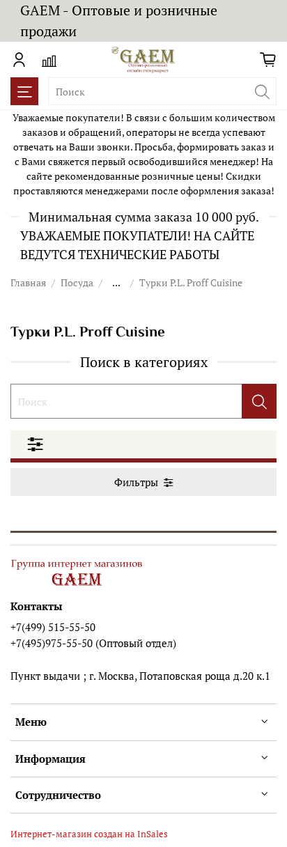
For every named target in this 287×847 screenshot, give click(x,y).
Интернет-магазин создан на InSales (89, 834)
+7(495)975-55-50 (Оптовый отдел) (93, 643)
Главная (28, 282)
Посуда (77, 282)
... (116, 282)
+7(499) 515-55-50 (52, 627)
